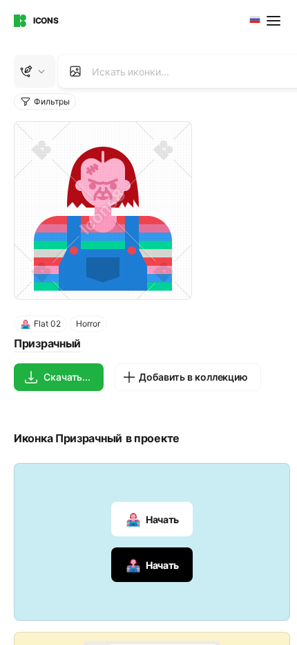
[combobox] (253, 21)
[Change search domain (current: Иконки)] (34, 71)
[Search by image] (75, 71)
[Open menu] (275, 20)
